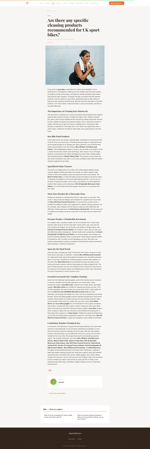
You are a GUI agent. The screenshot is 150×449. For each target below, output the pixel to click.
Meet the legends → (117, 3)
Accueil (49, 10)
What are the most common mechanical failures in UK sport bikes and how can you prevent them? (90, 417)
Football (71, 3)
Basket (48, 3)
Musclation (79, 3)
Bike (53, 3)
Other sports (94, 3)
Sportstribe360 (75, 433)
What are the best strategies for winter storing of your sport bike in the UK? (58, 416)
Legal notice (71, 439)
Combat (58, 3)
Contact (79, 439)
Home (42, 3)
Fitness (65, 3)
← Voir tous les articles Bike (56, 393)
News (86, 3)
